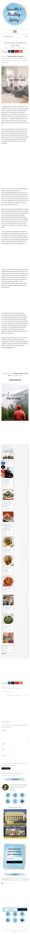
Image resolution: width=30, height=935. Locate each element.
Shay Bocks (25, 929)
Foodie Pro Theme (16, 929)
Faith (8, 686)
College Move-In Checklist (8, 607)
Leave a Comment (21, 47)
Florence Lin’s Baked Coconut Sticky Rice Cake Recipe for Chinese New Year (8, 527)
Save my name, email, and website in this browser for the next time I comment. (14, 764)
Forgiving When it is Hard (8, 461)
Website (4, 755)
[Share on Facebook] (9, 51)
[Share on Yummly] (20, 51)
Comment (4, 730)
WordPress (15, 932)
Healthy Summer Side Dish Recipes (8, 646)
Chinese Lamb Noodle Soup (7, 549)
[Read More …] (13, 790)
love (21, 688)
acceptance (9, 688)
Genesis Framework (15, 931)
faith (13, 688)
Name (3, 743)
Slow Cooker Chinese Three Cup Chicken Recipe (8, 504)
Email (3, 749)
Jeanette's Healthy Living (15, 14)
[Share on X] (12, 51)
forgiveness (17, 688)
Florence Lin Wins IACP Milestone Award (7, 482)
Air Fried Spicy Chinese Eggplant (8, 569)
